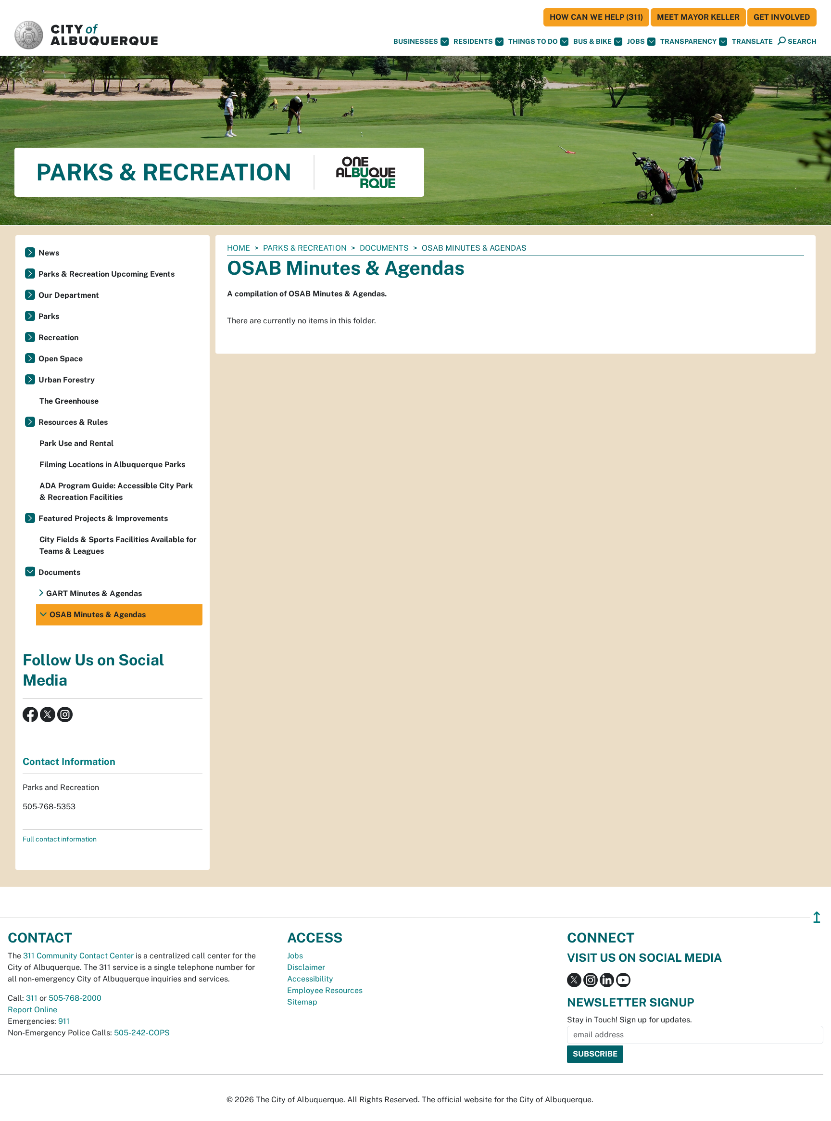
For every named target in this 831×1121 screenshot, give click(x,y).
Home (238, 248)
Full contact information (60, 839)
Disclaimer (306, 967)
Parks (48, 316)
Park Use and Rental (76, 443)
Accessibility (310, 978)
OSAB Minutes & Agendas (98, 614)
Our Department (68, 295)
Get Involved (782, 17)
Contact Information (69, 761)
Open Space (60, 358)
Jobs (636, 41)
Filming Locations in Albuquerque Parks (112, 464)
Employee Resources (325, 990)
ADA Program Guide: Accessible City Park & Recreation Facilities (116, 491)
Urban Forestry (66, 379)
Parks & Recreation (305, 248)
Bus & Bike (592, 41)
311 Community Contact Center (78, 955)
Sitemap (302, 1001)
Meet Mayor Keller (698, 17)
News (48, 252)
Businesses (415, 41)
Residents (473, 41)
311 (32, 998)
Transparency (688, 41)
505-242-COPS (142, 1032)
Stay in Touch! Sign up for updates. (629, 1019)
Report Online (32, 1009)
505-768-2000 (75, 998)
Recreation (58, 337)
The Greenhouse (69, 401)
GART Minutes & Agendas (94, 593)
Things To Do (533, 41)
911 (64, 1021)
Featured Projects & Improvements (103, 518)
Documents (384, 248)
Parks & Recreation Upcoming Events (106, 274)
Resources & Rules (73, 422)
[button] (752, 42)
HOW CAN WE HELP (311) (596, 17)
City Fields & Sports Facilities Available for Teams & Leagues (118, 545)
